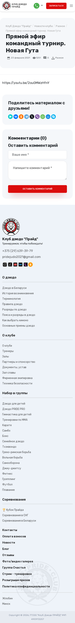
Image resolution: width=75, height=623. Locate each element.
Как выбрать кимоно (15, 320)
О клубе (7, 345)
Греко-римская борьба (16, 452)
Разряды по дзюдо (14, 309)
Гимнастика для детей (16, 414)
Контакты (9, 530)
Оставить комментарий (37, 189)
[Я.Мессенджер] (10, 116)
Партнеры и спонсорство (18, 362)
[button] (38, 6)
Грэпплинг (8, 479)
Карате (7, 425)
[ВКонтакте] (15, 116)
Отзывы (8, 555)
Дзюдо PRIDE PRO (13, 409)
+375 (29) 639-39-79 (17, 251)
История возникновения (18, 293)
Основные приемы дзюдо (18, 325)
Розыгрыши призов (16, 580)
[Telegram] (26, 116)
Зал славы (9, 372)
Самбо (6, 430)
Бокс (5, 436)
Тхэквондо (9, 446)
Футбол (7, 484)
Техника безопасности (17, 383)
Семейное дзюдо (13, 441)
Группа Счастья (14, 567)
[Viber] (37, 116)
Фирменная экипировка (17, 378)
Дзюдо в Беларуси (14, 288)
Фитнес (7, 473)
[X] (32, 116)
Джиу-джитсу (11, 468)
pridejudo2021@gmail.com (21, 257)
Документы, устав (14, 367)
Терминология (11, 298)
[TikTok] (10, 264)
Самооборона (11, 463)
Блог (5, 549)
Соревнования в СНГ (15, 515)
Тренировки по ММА (15, 419)
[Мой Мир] (48, 116)
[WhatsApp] (42, 116)
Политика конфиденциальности (26, 586)
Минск (6, 603)
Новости (8, 542)
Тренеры (8, 351)
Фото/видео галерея (17, 561)
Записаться (56, 6)
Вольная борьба (12, 457)
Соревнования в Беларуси (19, 520)
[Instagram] (5, 264)
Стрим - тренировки (17, 574)
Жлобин (7, 598)
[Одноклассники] (21, 116)
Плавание (8, 490)
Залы (5, 356)
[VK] (20, 264)
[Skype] (53, 116)
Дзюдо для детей (13, 403)
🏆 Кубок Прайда (13, 510)
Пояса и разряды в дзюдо (18, 315)
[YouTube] (15, 264)
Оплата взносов (14, 536)
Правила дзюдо (12, 304)
